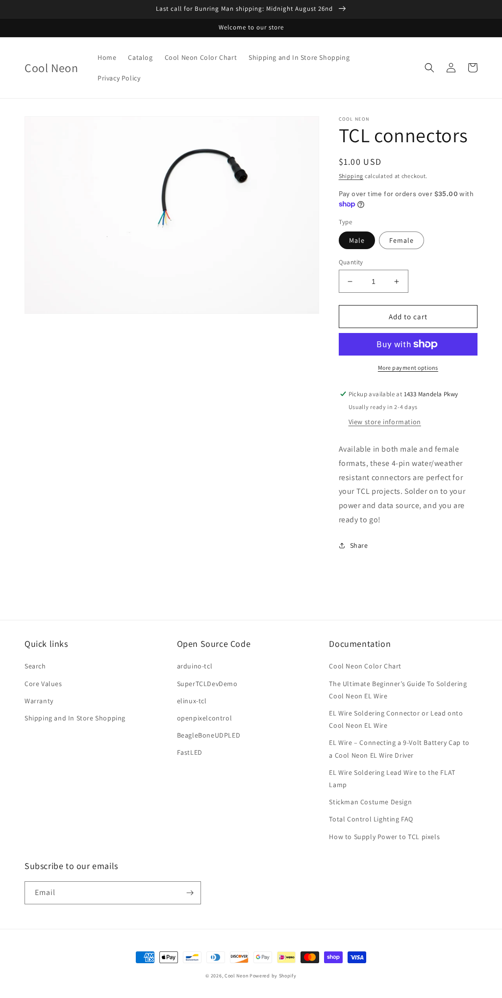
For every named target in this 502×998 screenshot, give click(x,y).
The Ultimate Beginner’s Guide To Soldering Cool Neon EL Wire (398, 689)
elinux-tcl (192, 700)
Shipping (351, 175)
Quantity (351, 262)
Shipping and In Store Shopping (75, 718)
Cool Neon (236, 975)
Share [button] (359, 545)
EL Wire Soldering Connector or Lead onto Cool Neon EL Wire (396, 719)
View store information (385, 421)
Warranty (39, 700)
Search (35, 666)
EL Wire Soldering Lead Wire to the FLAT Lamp (392, 778)
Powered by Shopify (273, 975)
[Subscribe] (190, 892)
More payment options (408, 367)
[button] (429, 67)
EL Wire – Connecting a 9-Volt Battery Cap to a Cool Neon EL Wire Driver (399, 748)
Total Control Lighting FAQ (371, 819)
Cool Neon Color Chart (365, 666)
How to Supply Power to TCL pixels (384, 836)
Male (357, 240)
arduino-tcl (195, 666)
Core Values (43, 683)
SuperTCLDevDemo (207, 683)
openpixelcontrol (204, 718)
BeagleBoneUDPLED (209, 735)
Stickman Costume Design (370, 801)
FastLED (189, 752)
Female (401, 240)
